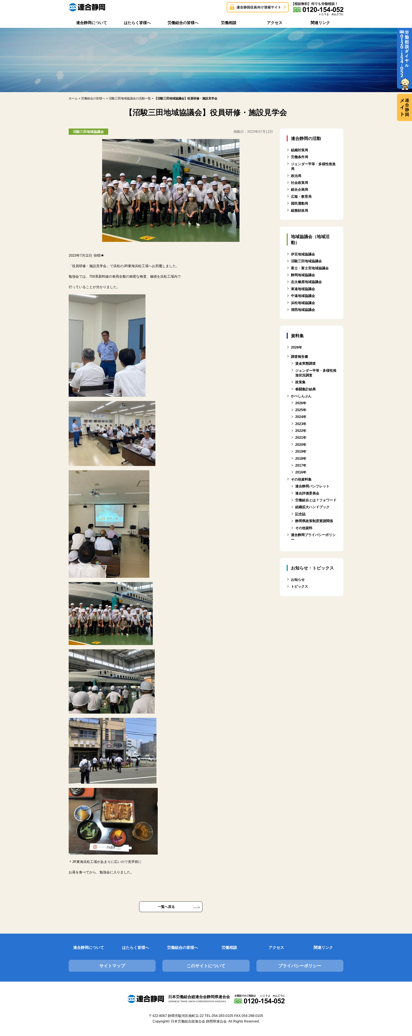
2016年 (300, 472)
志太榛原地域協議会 (306, 282)
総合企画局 (299, 189)
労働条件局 (299, 157)
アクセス (276, 947)
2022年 (300, 431)
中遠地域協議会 (303, 296)
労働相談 (229, 947)
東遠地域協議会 (303, 289)
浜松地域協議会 (303, 303)
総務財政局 (299, 210)
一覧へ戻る (166, 907)
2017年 (300, 465)
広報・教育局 (301, 196)
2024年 (300, 417)
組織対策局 (299, 150)
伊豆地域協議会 (303, 254)
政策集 (300, 382)
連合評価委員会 (307, 493)
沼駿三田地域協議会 (306, 261)
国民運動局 (299, 203)
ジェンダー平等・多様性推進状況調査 (315, 373)
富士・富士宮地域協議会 (310, 268)
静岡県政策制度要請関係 (314, 521)
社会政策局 (299, 182)
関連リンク (323, 947)
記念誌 (300, 514)
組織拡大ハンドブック (312, 507)
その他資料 (303, 528)
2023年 (300, 424)
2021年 (300, 437)
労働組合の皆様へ (182, 947)
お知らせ (298, 579)
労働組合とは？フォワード (315, 500)
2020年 (300, 444)
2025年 (300, 410)
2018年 (300, 458)
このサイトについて (206, 965)
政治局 (296, 176)
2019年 (300, 451)
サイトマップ (112, 965)
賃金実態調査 (305, 363)
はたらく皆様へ (135, 947)
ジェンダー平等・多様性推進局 (313, 166)
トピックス (299, 586)
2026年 (300, 403)
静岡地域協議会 (303, 275)
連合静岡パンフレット (312, 486)
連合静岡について (88, 947)
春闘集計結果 (305, 389)
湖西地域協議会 (303, 309)
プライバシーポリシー (299, 965)
